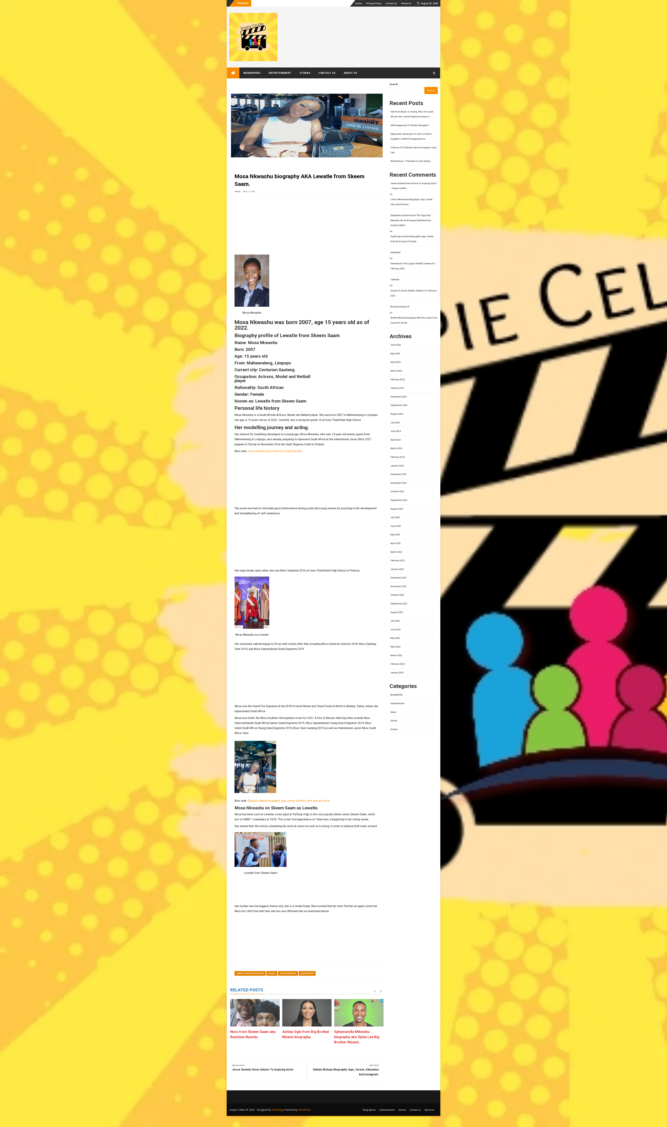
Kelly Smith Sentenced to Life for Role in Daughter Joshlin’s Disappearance (411, 136)
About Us (406, 3)
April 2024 (395, 439)
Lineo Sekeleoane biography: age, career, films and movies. (411, 202)
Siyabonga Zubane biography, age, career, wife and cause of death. (412, 239)
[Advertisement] (306, 226)
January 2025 (397, 388)
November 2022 (398, 586)
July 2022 (395, 620)
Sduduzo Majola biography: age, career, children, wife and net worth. (289, 800)
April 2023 (395, 543)
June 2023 (395, 526)
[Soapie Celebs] (233, 72)
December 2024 (398, 396)
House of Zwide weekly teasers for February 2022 (413, 293)
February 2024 (397, 457)
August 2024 (396, 414)
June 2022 (395, 629)
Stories (305, 72)
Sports (393, 720)
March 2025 (396, 370)
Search (394, 84)
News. (393, 712)
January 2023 (397, 569)
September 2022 (398, 603)
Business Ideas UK (400, 306)
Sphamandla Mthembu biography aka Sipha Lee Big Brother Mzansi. (357, 1037)
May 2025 (395, 353)
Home (358, 3)
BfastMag (277, 1109)
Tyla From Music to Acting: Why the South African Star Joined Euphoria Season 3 (412, 114)
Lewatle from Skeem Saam (250, 973)
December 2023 (398, 474)
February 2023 (397, 560)
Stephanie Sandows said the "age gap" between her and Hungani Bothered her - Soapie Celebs (411, 220)
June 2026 (395, 345)
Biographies (252, 72)
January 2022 (397, 672)
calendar (395, 279)
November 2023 (398, 483)
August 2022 (396, 612)
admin (237, 191)
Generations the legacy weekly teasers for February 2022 (412, 266)
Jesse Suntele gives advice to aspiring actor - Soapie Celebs (413, 186)
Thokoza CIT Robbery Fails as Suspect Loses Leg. (413, 150)
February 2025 (397, 379)
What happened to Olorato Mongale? (272, 3)
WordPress (304, 1109)
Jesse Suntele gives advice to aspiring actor (275, 451)
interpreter (395, 252)
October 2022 (397, 595)
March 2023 (396, 552)
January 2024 (397, 465)
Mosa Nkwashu (288, 973)
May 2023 (395, 534)
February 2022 (397, 664)
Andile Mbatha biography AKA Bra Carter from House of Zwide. (414, 320)
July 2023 (395, 517)
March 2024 (396, 448)
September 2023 (398, 500)
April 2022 (395, 646)
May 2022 (395, 638)
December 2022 (398, 577)
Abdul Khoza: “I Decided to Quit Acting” (410, 161)
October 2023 (397, 491)
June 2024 (395, 431)
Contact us (391, 3)
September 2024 (398, 405)
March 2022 (396, 655)
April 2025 (395, 362)
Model (272, 973)
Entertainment (280, 72)
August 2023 (396, 509)
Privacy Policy (373, 3)
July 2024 (395, 422)
